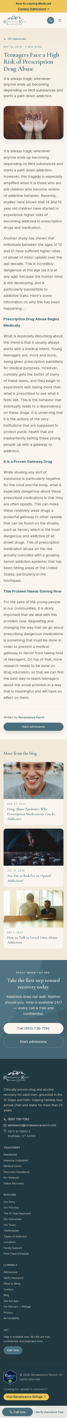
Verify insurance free (49, 1412)
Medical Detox (13, 1166)
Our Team (10, 1225)
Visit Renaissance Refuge (24, 1397)
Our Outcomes (12, 1219)
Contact (8, 1289)
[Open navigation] (59, 20)
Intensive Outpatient (16, 1160)
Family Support (13, 1248)
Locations (10, 1242)
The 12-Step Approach (17, 1213)
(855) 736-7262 (18, 1119)
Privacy (8, 1312)
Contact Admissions (32, 9)
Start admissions (33, 726)
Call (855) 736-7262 (33, 1028)
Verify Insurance (13, 1278)
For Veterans (11, 1177)
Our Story (9, 1202)
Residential (10, 1154)
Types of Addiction (15, 1236)
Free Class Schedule (16, 1253)
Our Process (11, 1207)
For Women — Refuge (17, 1306)
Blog (6, 1295)
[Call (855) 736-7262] (50, 20)
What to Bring (12, 1283)
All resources (17, 39)
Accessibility (11, 1318)
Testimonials (11, 1230)
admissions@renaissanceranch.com (32, 1125)
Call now (13, 1350)
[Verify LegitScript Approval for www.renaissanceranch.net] (10, 1377)
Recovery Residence (16, 1172)
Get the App (11, 1301)
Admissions (11, 1272)
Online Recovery (14, 1183)
